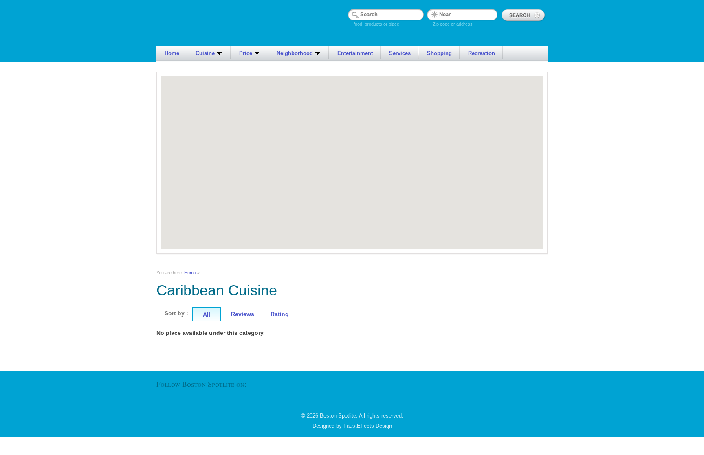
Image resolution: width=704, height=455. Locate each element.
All (206, 314)
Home (172, 53)
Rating (280, 314)
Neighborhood (295, 53)
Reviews (242, 314)
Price (245, 53)
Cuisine (205, 53)
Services (400, 53)
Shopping (439, 53)
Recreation (481, 53)
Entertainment (355, 53)
